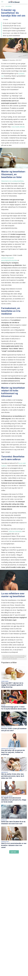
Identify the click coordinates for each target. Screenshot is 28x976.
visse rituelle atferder (18, 127)
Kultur (2, 6)
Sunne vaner (4, 681)
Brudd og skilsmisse (7, 796)
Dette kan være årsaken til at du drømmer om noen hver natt (13, 823)
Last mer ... (14, 852)
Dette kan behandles (15, 531)
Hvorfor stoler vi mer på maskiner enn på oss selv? (14, 729)
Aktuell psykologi (6, 726)
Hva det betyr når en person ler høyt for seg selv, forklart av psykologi (13, 752)
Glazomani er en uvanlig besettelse (12, 181)
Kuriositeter (9, 6)
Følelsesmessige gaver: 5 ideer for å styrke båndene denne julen (13, 708)
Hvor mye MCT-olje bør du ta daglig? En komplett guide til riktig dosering (12, 685)
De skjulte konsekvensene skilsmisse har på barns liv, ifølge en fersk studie (13, 800)
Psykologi (4, 820)
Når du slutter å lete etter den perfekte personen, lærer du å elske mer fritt (12, 776)
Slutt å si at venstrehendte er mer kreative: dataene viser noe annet (14, 845)
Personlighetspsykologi (8, 748)
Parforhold (4, 772)
